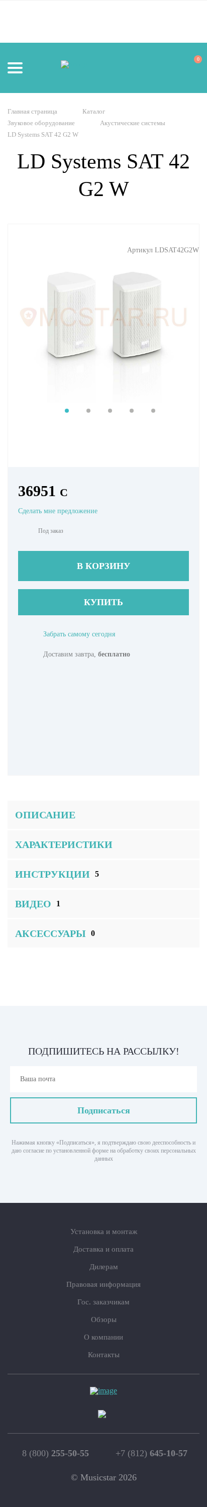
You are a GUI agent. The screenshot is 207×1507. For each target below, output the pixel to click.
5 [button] (153, 411)
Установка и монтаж (103, 1232)
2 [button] (88, 411)
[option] (103, 317)
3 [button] (110, 411)
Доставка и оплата (103, 1249)
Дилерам (103, 1267)
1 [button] (67, 411)
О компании (103, 1337)
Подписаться (103, 1110)
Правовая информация (103, 1284)
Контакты (104, 1355)
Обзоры (104, 1319)
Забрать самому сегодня (79, 634)
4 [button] (132, 411)
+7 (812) (151, 1453)
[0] (189, 67)
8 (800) (55, 1453)
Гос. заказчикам (103, 1302)
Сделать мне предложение (57, 511)
